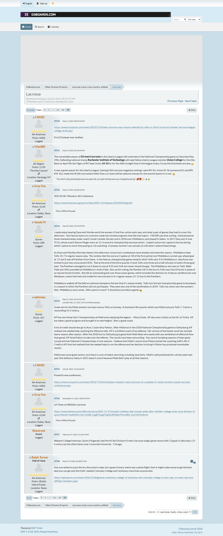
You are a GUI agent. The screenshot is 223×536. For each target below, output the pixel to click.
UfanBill (40, 146)
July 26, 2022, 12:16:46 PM (73, 369)
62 (63, 110)
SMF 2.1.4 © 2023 (29, 531)
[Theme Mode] (52, 3)
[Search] (185, 19)
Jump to (151, 512)
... (53, 110)
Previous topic (175, 100)
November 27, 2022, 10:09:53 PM (76, 398)
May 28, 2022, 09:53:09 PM (74, 226)
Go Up (29, 498)
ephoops (39, 297)
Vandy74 (40, 222)
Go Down (31, 110)
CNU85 (40, 117)
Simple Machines (49, 531)
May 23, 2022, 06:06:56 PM (74, 190)
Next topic (191, 100)
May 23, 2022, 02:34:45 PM (74, 150)
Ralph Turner (40, 457)
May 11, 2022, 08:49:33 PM (74, 121)
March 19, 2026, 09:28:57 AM (75, 461)
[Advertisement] (111, 56)
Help (174, 532)
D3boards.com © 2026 (191, 528)
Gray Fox (40, 186)
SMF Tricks (36, 527)
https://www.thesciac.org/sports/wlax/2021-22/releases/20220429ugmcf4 (93, 202)
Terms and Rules (185, 532)
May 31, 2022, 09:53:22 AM (74, 299)
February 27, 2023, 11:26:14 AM (76, 434)
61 (58, 110)
